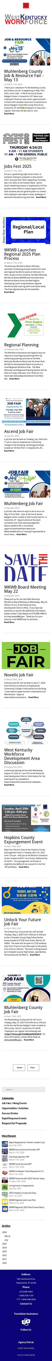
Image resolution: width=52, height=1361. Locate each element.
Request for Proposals (14, 1123)
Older (33, 1067)
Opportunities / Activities (15, 1108)
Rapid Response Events (14, 1118)
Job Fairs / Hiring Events (14, 1103)
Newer (19, 1067)
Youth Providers (26, 1355)
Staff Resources (26, 1348)
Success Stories (10, 1113)
